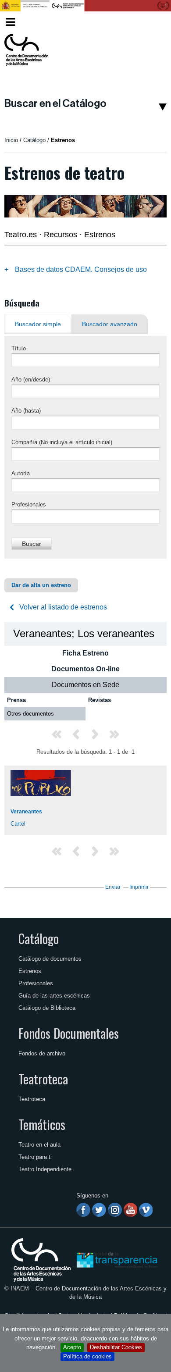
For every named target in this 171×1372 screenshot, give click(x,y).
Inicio (11, 140)
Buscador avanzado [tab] (109, 324)
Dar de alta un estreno (41, 585)
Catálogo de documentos (50, 958)
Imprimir (139, 887)
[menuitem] (152, 22)
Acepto (72, 1347)
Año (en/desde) (30, 379)
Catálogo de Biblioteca (46, 1008)
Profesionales (28, 504)
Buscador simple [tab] (38, 324)
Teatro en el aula (39, 1144)
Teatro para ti (35, 1157)
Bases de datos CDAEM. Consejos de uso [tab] (81, 269)
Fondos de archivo (41, 1053)
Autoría (20, 473)
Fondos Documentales (68, 1033)
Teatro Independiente (44, 1169)
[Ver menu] (10, 21)
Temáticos (41, 1124)
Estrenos (29, 971)
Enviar (113, 887)
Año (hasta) (26, 410)
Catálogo (38, 938)
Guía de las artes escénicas (54, 995)
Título (18, 348)
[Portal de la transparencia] (116, 1259)
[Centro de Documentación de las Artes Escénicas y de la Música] (26, 50)
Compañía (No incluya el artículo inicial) (61, 442)
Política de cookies (87, 1356)
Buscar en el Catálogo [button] (55, 103)
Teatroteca (43, 1078)
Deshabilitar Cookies (116, 1347)
